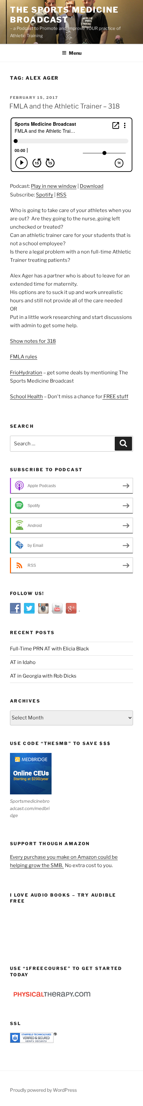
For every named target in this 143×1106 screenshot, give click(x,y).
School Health (26, 397)
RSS (62, 195)
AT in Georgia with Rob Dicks (43, 676)
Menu (75, 53)
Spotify (44, 195)
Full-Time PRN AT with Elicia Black (49, 649)
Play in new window (53, 186)
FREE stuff (115, 397)
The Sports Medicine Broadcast (64, 15)
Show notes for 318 (33, 341)
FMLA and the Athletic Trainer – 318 (64, 106)
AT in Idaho (23, 662)
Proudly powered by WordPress (43, 1090)
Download (91, 186)
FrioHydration (26, 373)
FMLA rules (23, 357)
